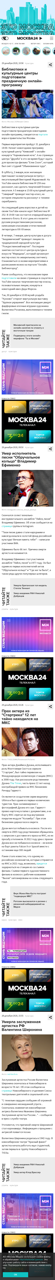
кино (20, 920)
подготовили (9, 278)
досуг (4, 352)
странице (7, 526)
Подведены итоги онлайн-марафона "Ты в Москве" (27, 337)
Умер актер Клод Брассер (27, 1172)
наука (4, 920)
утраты (5, 609)
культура (13, 352)
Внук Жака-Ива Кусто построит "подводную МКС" (30, 895)
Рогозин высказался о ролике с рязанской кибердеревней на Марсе (30, 904)
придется (42, 863)
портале (43, 134)
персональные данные (31, 1259)
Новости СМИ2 (8, 398)
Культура (29, 63)
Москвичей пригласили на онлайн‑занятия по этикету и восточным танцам (29, 328)
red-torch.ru (12, 1074)
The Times (15, 783)
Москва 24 (27, 38)
